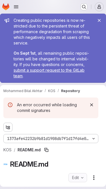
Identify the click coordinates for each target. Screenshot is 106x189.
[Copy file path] (46, 149)
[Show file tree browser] (7, 127)
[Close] (99, 20)
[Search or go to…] (84, 6)
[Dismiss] (91, 104)
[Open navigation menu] (16, 6)
